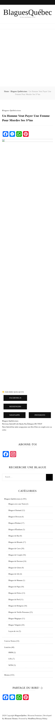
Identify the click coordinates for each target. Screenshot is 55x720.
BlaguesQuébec (27, 12)
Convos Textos (10, 641)
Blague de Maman (15, 580)
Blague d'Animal (14, 510)
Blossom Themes (11, 718)
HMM (10, 652)
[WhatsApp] (19, 134)
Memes (7, 675)
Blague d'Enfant (14, 523)
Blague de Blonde (15, 542)
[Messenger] (12, 134)
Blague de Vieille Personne (18, 612)
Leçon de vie (13, 631)
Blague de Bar (13, 536)
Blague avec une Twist (17, 504)
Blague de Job (13, 574)
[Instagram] (13, 454)
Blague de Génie (14, 568)
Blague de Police (14, 593)
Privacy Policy (41, 718)
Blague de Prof (14, 599)
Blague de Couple (15, 555)
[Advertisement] (27, 58)
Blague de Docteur (15, 561)
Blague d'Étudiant (15, 529)
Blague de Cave (14, 548)
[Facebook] (5, 134)
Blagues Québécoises (11, 110)
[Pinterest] (25, 134)
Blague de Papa (14, 587)
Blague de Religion (15, 606)
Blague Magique (14, 618)
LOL (10, 659)
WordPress (32, 718)
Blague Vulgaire (14, 625)
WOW (10, 665)
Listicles (7, 647)
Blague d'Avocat (14, 517)
